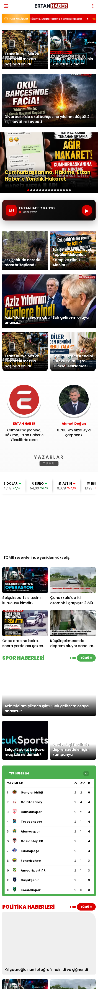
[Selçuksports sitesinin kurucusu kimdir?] (25, 580)
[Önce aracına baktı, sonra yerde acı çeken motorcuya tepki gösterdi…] (25, 623)
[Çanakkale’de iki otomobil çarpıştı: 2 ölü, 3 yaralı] (73, 580)
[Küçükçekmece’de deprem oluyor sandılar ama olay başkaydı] (73, 623)
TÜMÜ (49, 463)
